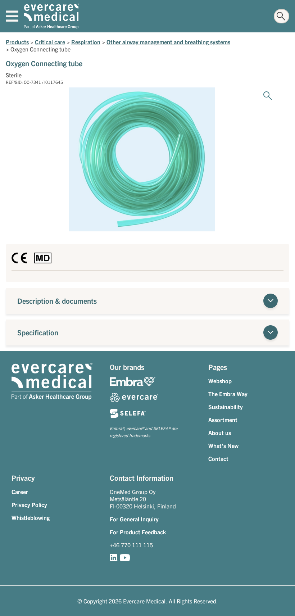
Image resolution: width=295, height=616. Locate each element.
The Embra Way (228, 393)
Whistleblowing (31, 517)
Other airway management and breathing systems (168, 41)
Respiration (85, 41)
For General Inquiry (134, 518)
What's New (223, 445)
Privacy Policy (29, 504)
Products (17, 41)
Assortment (222, 419)
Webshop (220, 380)
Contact (218, 458)
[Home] (51, 16)
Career (20, 491)
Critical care (50, 41)
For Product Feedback (138, 531)
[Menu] (12, 16)
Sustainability (225, 406)
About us (219, 432)
